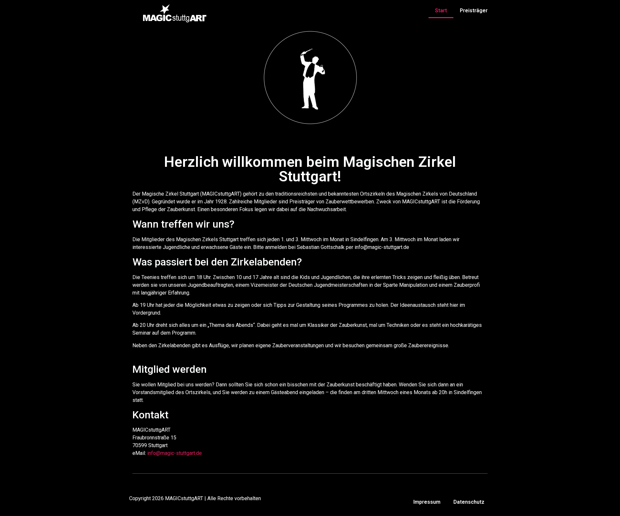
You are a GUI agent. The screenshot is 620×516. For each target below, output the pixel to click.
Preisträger (474, 10)
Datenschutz (468, 502)
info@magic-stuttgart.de (174, 453)
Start (441, 10)
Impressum (426, 502)
